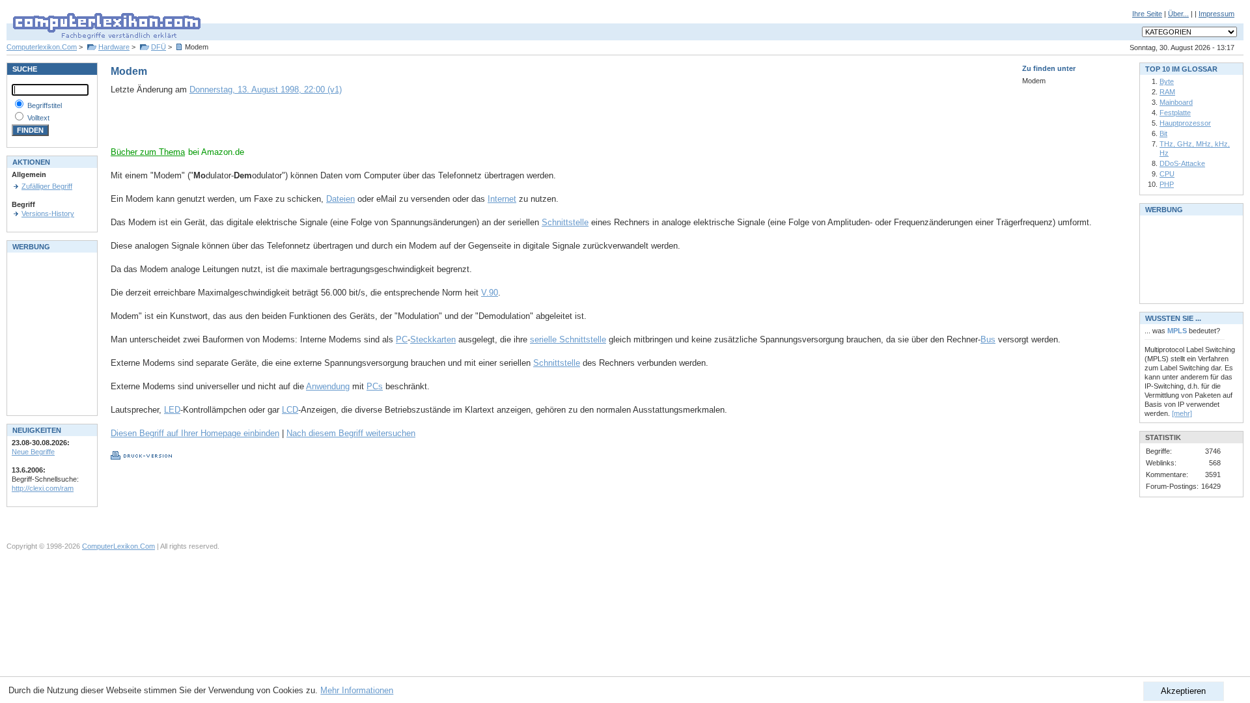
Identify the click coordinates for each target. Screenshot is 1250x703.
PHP (1167, 184)
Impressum (1216, 14)
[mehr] (1182, 413)
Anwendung (328, 386)
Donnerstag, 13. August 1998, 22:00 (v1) (265, 89)
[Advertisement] (263, 126)
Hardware (114, 47)
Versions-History (47, 213)
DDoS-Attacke (1182, 163)
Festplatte (1175, 113)
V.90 (489, 292)
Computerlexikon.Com (42, 47)
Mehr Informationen (356, 690)
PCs (375, 386)
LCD (290, 410)
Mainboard (1176, 102)
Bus (987, 339)
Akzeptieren (1183, 691)
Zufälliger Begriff (46, 186)
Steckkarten (433, 339)
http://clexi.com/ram (43, 488)
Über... (1178, 14)
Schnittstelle (565, 222)
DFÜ (158, 47)
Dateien (340, 199)
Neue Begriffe (33, 452)
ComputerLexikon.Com (118, 546)
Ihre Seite (1147, 14)
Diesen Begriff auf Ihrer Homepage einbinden (195, 433)
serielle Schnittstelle (568, 339)
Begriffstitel (44, 105)
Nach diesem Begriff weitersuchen (350, 433)
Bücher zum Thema (148, 152)
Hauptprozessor (1185, 123)
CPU (1167, 174)
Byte (1167, 81)
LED (172, 410)
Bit (1163, 133)
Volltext (38, 118)
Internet (502, 199)
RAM (1167, 92)
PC (402, 339)
